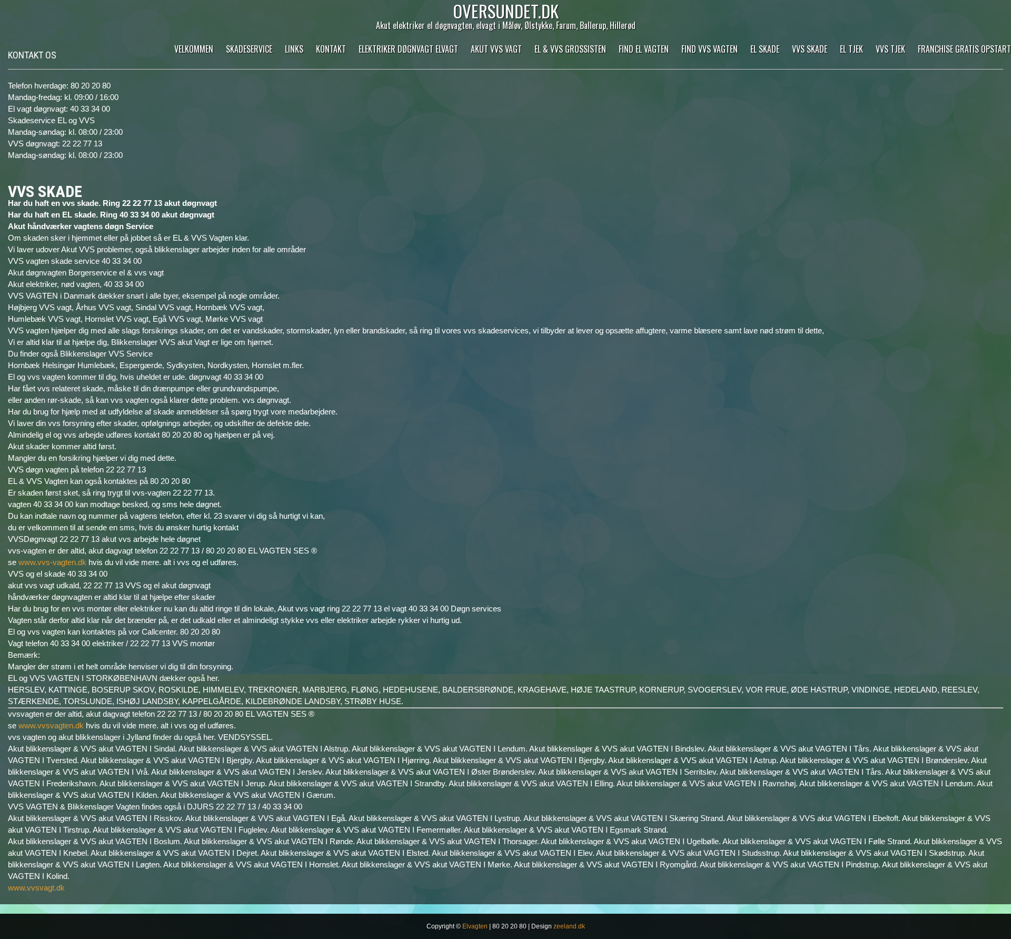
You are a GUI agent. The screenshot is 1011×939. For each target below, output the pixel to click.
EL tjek (851, 49)
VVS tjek (890, 49)
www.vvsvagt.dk (36, 887)
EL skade (764, 49)
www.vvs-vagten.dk (52, 562)
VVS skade (809, 49)
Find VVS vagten (709, 49)
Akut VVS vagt (496, 49)
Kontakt (331, 49)
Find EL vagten (644, 49)
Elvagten (475, 926)
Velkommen (193, 49)
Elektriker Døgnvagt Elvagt (408, 49)
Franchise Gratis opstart (964, 49)
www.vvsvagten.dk (51, 725)
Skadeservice (249, 49)
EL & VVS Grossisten (570, 49)
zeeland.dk (569, 926)
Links (294, 49)
